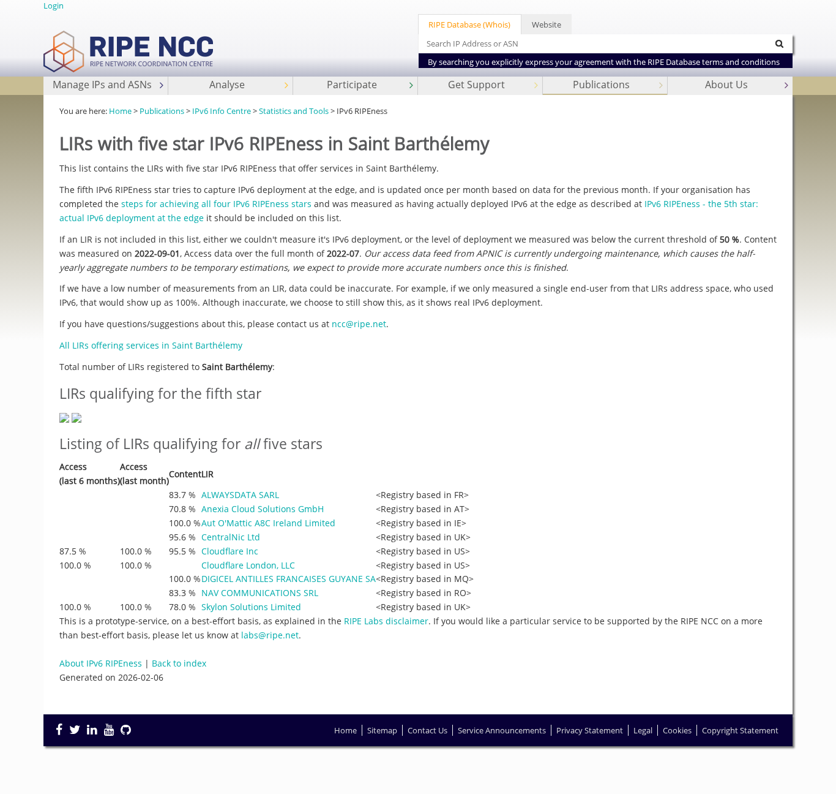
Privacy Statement (589, 730)
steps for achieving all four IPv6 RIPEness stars (216, 204)
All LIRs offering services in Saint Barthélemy (150, 345)
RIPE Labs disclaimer (386, 621)
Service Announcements (502, 730)
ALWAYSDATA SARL (240, 495)
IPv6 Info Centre (221, 110)
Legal (642, 730)
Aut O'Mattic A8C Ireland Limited (268, 523)
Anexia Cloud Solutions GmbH (262, 509)
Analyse (227, 84)
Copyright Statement (740, 730)
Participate (352, 84)
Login (53, 5)
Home (120, 110)
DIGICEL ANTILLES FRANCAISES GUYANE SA (288, 578)
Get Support (476, 84)
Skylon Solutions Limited (251, 607)
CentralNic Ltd (230, 537)
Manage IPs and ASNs (102, 84)
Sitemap (382, 730)
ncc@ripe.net (359, 324)
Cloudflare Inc (229, 551)
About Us (726, 84)
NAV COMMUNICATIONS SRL (259, 593)
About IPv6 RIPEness (100, 663)
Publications (601, 84)
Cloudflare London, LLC (248, 565)
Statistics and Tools (294, 110)
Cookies (677, 730)
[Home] (128, 41)
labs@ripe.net (270, 635)
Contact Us (427, 730)
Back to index (179, 663)
